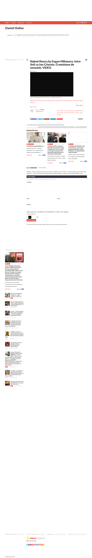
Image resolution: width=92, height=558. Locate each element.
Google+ (47, 118)
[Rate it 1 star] (78, 118)
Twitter (40, 118)
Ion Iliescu (77, 112)
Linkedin (53, 118)
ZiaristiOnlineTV (57, 97)
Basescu (62, 110)
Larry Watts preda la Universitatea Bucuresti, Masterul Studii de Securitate (45, 124)
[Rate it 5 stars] (82, 118)
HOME (7, 22)
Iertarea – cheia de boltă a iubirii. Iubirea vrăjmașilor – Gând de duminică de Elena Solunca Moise (16, 313)
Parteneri (29, 22)
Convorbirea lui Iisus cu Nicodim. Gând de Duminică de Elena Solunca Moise (16, 344)
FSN (58, 112)
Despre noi (21, 22)
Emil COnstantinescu (69, 110)
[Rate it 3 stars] (80, 118)
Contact (13, 22)
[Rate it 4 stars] (81, 118)
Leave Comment (42, 167)
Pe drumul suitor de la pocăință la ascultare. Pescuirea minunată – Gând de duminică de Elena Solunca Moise (13, 323)
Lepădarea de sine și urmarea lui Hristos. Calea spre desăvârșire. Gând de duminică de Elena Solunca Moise (43, 35)
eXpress (42, 109)
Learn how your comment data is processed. (56, 224)
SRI (60, 114)
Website (29, 204)
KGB (81, 112)
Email (59, 198)
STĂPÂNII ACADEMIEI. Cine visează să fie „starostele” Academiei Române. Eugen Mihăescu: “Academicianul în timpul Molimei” (76, 149)
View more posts (39, 111)
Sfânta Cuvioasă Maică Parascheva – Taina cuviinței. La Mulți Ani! (16, 295)
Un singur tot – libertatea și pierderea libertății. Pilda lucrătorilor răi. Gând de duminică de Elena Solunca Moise (14, 373)
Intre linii (66, 112)
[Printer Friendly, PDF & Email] (79, 105)
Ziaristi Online (14, 28)
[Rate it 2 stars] (79, 118)
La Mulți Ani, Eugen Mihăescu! (35, 146)
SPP (58, 114)
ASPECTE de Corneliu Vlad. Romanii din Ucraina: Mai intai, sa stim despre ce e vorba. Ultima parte (62, 126)
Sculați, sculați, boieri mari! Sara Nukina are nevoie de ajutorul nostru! (17, 383)
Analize (8, 263)
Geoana (61, 112)
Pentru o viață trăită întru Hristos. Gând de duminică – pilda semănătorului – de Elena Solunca (17, 303)
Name (28, 198)
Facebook (34, 118)
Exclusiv (50, 144)
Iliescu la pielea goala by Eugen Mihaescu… (40, 97)
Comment (29, 182)
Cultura (71, 144)
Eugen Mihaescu (79, 110)
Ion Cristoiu (71, 112)
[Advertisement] (46, 10)
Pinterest (60, 118)
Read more (29, 155)
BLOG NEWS (30, 144)
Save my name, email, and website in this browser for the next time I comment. (48, 211)
